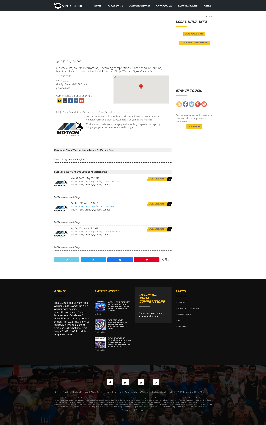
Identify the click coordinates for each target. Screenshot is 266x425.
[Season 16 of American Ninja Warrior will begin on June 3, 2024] (100, 324)
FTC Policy (205, 406)
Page (210, 16)
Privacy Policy (185, 314)
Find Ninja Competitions (194, 43)
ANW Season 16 (139, 5)
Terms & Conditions (188, 308)
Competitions (187, 5)
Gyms (97, 5)
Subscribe (194, 126)
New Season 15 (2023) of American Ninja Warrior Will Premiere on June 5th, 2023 (119, 342)
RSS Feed (182, 326)
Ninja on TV (115, 5)
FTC (179, 320)
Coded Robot (128, 410)
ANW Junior (164, 5)
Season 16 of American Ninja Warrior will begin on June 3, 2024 (117, 324)
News (207, 5)
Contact (182, 302)
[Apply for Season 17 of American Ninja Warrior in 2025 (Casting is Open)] (100, 306)
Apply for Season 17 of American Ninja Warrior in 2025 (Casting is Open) (118, 306)
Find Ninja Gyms (194, 34)
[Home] (68, 5)
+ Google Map (63, 75)
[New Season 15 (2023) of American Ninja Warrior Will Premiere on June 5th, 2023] (100, 342)
